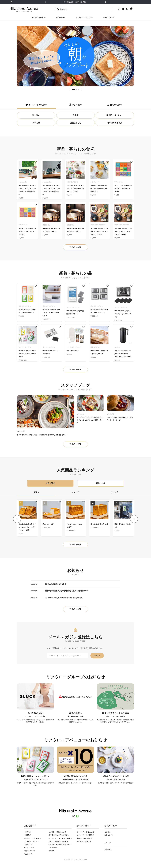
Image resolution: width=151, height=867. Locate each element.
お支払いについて (29, 851)
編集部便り (108, 850)
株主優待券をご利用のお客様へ (59, 835)
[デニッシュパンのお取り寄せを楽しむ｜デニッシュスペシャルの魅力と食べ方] (90, 403)
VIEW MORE (75, 247)
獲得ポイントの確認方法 (85, 838)
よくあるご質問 (29, 848)
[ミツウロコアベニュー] (24, 9)
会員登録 (107, 832)
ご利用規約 (27, 835)
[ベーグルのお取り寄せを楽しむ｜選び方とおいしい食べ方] (120, 403)
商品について (28, 854)
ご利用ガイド (28, 844)
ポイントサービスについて (85, 832)
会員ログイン (109, 835)
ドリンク (114, 492)
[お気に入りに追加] (35, 161)
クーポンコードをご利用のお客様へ (60, 838)
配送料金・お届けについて (57, 832)
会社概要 (51, 851)
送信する (57, 9)
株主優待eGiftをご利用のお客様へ (75, 2)
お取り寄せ (50, 483)
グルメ (36, 492)
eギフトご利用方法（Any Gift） (59, 841)
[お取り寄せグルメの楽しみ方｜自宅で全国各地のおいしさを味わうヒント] (45, 411)
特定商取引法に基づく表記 (32, 838)
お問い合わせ (53, 848)
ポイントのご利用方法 (84, 841)
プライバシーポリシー (31, 841)
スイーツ (75, 492)
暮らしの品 (100, 483)
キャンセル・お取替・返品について (60, 844)
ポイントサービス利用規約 (85, 835)
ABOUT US (27, 832)
